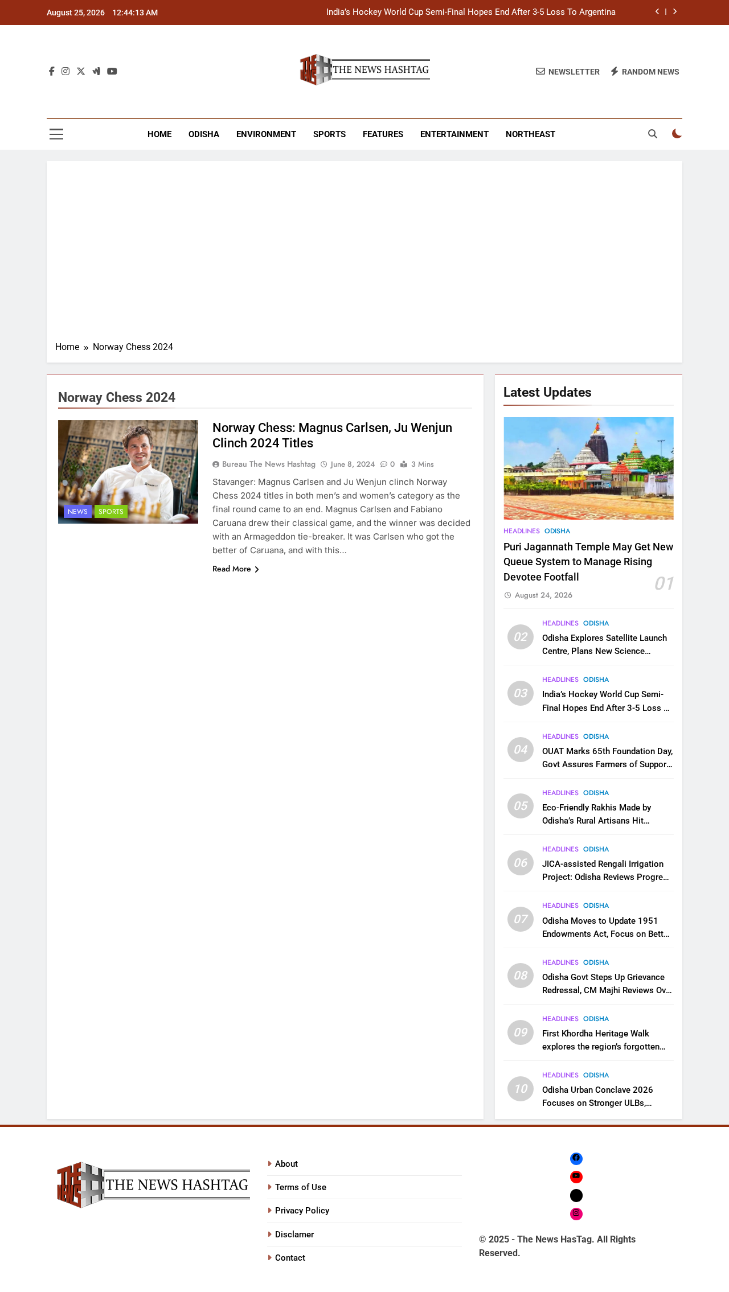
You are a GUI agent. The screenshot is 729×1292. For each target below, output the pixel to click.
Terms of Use (300, 1187)
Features (383, 134)
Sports (329, 134)
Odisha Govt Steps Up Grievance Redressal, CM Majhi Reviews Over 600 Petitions (607, 990)
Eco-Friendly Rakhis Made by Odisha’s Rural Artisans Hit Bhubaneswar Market (596, 821)
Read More (231, 568)
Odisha (204, 134)
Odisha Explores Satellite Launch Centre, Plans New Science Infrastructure (604, 651)
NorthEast (530, 134)
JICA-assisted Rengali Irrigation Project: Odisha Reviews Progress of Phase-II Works (607, 877)
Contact (290, 1258)
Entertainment (454, 134)
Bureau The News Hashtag (269, 464)
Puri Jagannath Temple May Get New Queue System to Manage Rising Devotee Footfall (588, 562)
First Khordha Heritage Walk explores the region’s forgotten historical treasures (601, 1046)
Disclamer (294, 1234)
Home (159, 134)
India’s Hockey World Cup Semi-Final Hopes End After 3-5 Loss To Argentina (471, 12)
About (286, 1164)
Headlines (521, 531)
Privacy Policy (302, 1210)
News (78, 512)
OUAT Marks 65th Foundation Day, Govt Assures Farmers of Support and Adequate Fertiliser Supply (607, 764)
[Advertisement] (364, 255)
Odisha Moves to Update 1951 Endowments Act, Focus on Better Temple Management (606, 934)
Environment (266, 134)
